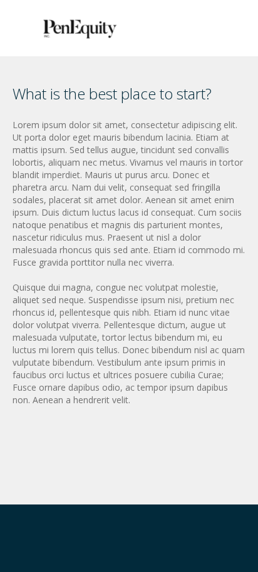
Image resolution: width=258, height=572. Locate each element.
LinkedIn (20, 544)
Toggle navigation (23, 30)
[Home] (80, 28)
